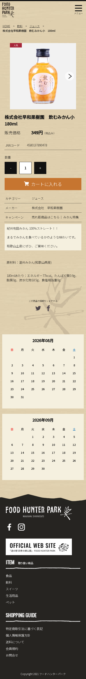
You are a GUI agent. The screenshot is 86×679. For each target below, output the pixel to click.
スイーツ (12, 589)
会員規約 (12, 648)
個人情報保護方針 (18, 635)
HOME (6, 26)
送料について (15, 642)
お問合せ (12, 655)
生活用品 (12, 595)
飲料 (19, 26)
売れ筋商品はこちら (46, 217)
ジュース (35, 26)
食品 (9, 575)
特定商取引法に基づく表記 (24, 628)
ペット (10, 602)
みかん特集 (71, 217)
